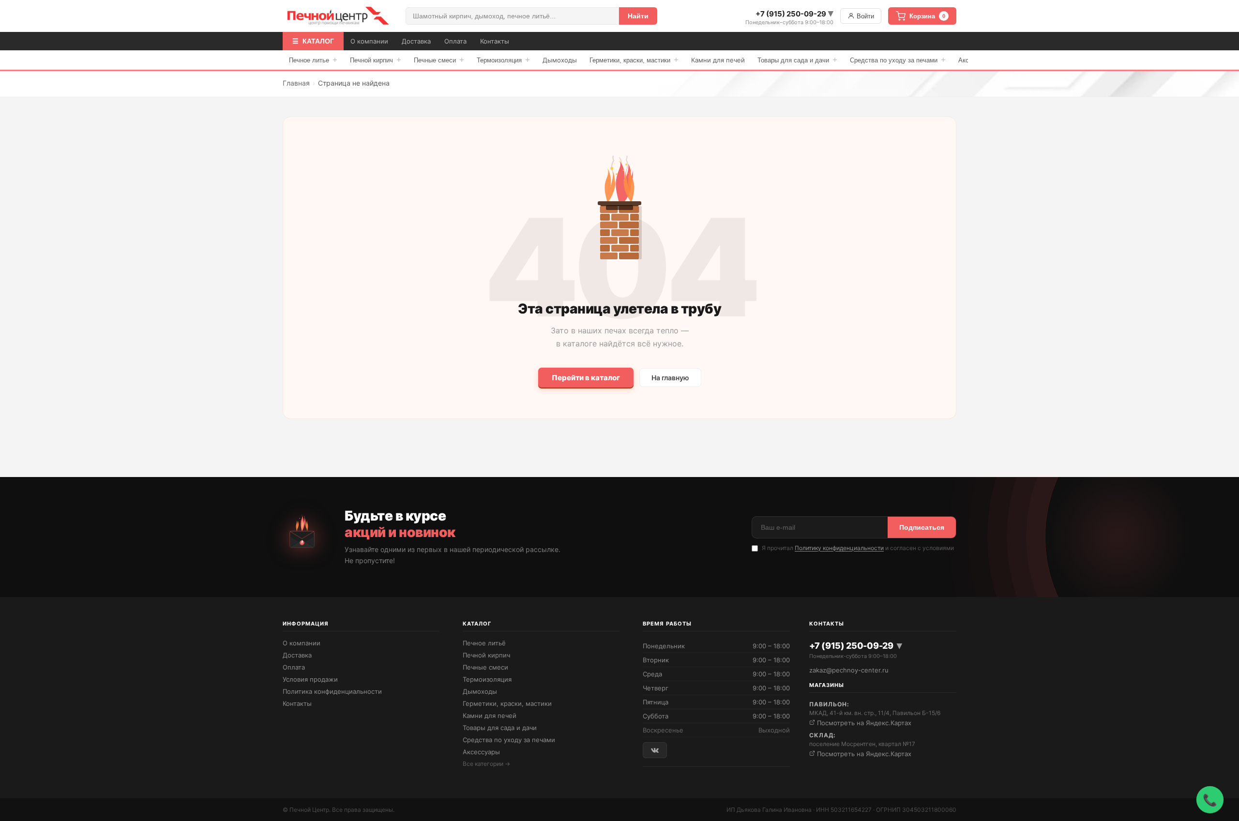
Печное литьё (484, 643)
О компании (369, 41)
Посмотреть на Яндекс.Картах (863, 723)
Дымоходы (560, 60)
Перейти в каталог (586, 377)
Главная (296, 83)
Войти (864, 16)
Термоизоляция (503, 59)
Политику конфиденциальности (839, 548)
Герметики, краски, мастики (634, 59)
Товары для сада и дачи (797, 59)
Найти (638, 16)
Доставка (416, 41)
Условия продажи (310, 679)
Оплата (455, 41)
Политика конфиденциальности (332, 691)
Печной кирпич (375, 59)
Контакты (494, 41)
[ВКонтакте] (655, 750)
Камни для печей (718, 60)
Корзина (927, 16)
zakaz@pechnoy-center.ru (849, 670)
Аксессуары (481, 752)
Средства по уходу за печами (898, 59)
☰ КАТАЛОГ (313, 41)
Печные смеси (439, 59)
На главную (670, 377)
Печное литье (313, 59)
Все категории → (486, 763)
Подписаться (921, 527)
